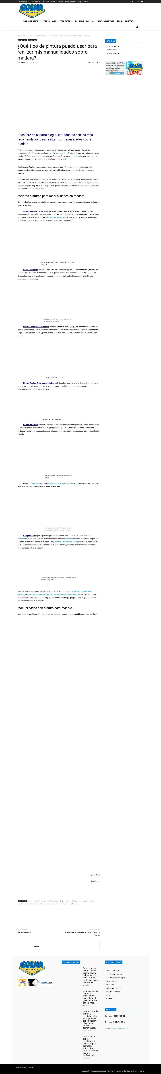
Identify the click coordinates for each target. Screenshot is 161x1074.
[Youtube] (142, 1)
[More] (41, 68)
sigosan (65, 904)
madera (21, 904)
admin (22, 62)
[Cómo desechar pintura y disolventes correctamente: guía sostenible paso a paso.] (72, 995)
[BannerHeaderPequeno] (127, 10)
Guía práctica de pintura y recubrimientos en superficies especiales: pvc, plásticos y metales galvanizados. (90, 1019)
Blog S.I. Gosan (28, 36)
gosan (91, 901)
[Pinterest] (30, 68)
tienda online (61, 153)
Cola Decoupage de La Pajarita (60, 483)
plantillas (57, 904)
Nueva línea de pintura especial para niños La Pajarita (82, 933)
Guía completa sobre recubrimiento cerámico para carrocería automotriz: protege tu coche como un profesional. (91, 1046)
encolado (84, 901)
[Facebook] (132, 1)
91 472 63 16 (120, 1022)
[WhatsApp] (36, 68)
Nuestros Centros (113, 53)
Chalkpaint (74, 901)
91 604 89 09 (119, 1016)
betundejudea (53, 901)
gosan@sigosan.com (119, 1028)
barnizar (43, 901)
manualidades (31, 904)
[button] (137, 27)
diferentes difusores (56, 217)
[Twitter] (138, 1)
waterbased (74, 904)
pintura (49, 904)
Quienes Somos (113, 46)
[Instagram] (135, 1)
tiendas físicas (31, 153)
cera (67, 901)
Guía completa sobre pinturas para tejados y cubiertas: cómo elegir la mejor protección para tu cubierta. (90, 975)
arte (30, 901)
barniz (36, 901)
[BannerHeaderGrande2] (80, 10)
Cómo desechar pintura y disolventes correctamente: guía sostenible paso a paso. (90, 997)
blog (61, 901)
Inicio (19, 36)
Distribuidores (112, 50)
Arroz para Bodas (24, 932)
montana (41, 904)
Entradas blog (32, 40)
